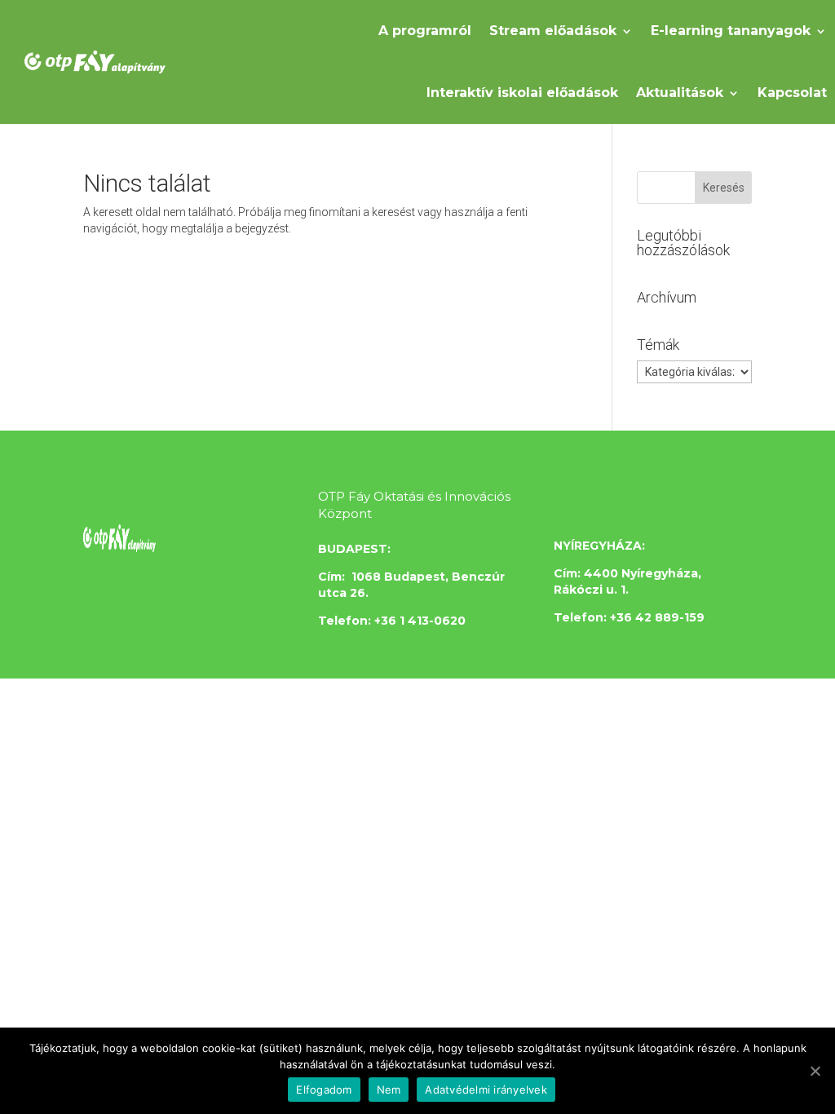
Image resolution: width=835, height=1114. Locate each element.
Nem (389, 1089)
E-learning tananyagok (731, 30)
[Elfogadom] (814, 1071)
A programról (424, 30)
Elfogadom (323, 1089)
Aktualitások (679, 92)
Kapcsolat (792, 92)
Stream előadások (552, 30)
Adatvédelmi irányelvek (486, 1089)
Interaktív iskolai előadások (522, 92)
